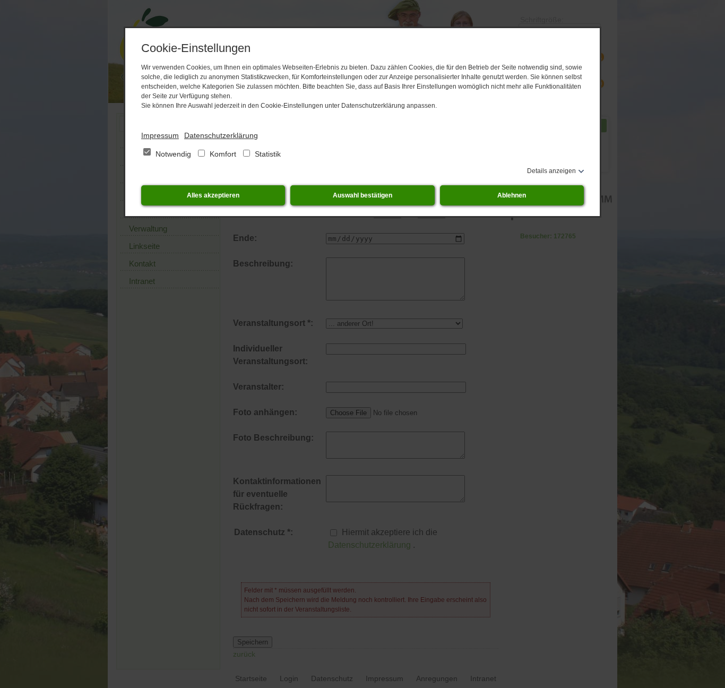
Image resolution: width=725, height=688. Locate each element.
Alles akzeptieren (213, 195)
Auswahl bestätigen (362, 195)
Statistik (267, 154)
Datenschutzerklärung (221, 135)
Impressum (160, 135)
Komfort (223, 154)
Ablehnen (511, 195)
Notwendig (173, 154)
